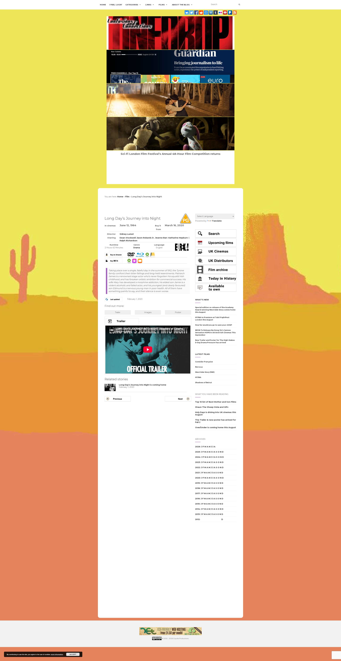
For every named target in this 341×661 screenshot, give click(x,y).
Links (148, 5)
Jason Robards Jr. (145, 238)
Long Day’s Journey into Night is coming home (142, 385)
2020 (197, 478)
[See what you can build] (206, 12)
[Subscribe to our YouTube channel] (225, 12)
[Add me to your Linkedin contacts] (211, 12)
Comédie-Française (204, 362)
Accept (73, 654)
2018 (197, 488)
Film (127, 196)
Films (162, 5)
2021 (197, 472)
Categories (131, 5)
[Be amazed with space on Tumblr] (215, 12)
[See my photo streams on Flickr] (220, 12)
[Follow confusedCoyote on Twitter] (191, 12)
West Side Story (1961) (204, 372)
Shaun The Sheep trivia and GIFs (211, 407)
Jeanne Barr (161, 238)
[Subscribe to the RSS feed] (235, 12)
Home (103, 5)
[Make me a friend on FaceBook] (196, 12)
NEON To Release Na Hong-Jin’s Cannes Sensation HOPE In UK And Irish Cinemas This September (215, 332)
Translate (217, 221)
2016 (197, 498)
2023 (197, 462)
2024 (197, 457)
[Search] (239, 5)
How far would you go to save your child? (213, 325)
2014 (197, 509)
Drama (136, 247)
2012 (197, 519)
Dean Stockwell (128, 238)
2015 (197, 504)
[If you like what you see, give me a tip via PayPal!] (230, 12)
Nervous (199, 367)
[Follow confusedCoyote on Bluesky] (187, 12)
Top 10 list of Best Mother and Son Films (215, 402)
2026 (197, 446)
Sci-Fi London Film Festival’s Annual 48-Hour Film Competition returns (170, 153)
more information (57, 654)
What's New (202, 300)
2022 (197, 467)
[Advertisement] (205, 570)
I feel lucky (115, 5)
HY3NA (198, 377)
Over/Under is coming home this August (215, 427)
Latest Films (202, 354)
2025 (197, 452)
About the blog (181, 5)
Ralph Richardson (128, 240)
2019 (197, 483)
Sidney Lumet (127, 234)
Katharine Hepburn (178, 238)
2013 (197, 514)
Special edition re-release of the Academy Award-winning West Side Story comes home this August (215, 309)
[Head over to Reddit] (201, 12)
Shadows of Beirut (203, 383)
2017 (197, 493)
